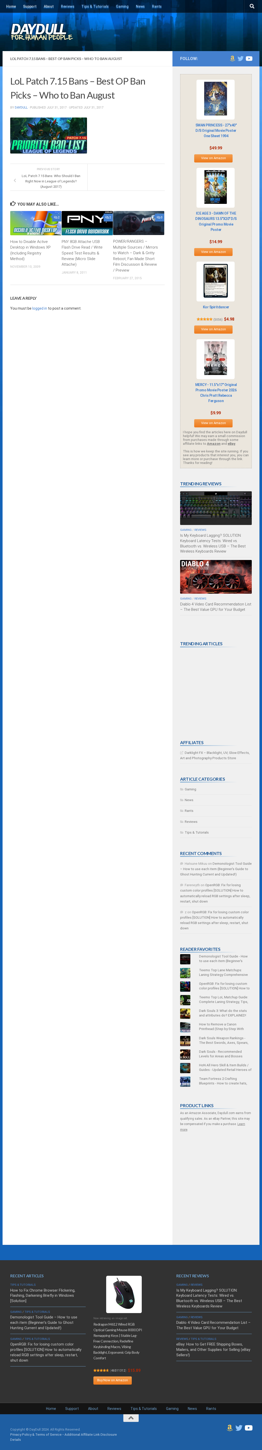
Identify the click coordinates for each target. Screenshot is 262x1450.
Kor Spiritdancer (216, 307)
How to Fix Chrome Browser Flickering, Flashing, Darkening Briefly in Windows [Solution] (42, 1295)
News (140, 6)
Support (30, 6)
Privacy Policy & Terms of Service (36, 1434)
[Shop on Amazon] (232, 58)
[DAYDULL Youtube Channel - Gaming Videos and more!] (249, 58)
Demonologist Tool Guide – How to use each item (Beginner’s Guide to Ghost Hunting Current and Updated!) (216, 869)
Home (11, 6)
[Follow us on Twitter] (240, 58)
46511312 (118, 1370)
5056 (218, 319)
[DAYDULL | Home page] (47, 32)
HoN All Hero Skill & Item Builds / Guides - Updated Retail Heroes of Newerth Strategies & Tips (225, 1069)
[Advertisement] (218, 694)
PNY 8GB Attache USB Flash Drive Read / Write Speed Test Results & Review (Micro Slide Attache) (82, 253)
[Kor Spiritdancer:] (215, 281)
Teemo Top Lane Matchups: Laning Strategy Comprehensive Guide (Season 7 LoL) (223, 974)
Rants (157, 6)
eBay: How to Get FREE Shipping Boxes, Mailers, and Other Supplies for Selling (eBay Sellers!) (213, 1349)
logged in (39, 308)
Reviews (67, 6)
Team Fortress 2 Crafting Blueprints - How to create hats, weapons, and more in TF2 (223, 1083)
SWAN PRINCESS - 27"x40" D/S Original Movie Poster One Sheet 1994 (216, 130)
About (49, 6)
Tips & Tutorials (95, 6)
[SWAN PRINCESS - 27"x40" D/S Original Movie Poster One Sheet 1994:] (215, 100)
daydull (21, 107)
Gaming (122, 6)
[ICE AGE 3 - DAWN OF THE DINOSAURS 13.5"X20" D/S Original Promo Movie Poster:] (215, 188)
